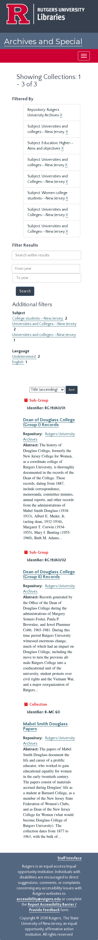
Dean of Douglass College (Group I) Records (49, 422)
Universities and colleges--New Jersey (44, 335)
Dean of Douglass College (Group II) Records (49, 574)
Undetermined (24, 356)
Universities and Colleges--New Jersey (44, 324)
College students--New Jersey (38, 318)
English (18, 362)
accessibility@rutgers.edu (39, 899)
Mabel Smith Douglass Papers (45, 726)
